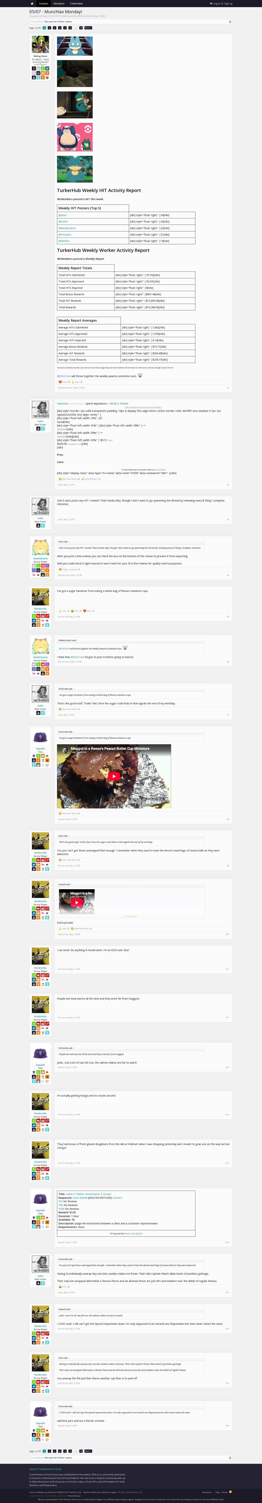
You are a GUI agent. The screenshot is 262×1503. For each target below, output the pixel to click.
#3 (228, 519)
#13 (227, 1067)
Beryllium (207, 1492)
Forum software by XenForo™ (55, 1492)
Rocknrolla (40, 608)
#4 (228, 575)
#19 (227, 1383)
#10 (227, 934)
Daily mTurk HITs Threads (55, 16)
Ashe (40, 421)
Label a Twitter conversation (83, 1194)
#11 (227, 969)
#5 (228, 616)
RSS (230, 1492)
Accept (107, 1194)
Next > (88, 27)
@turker (63, 221)
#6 (228, 661)
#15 (227, 1163)
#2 (228, 484)
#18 (227, 1328)
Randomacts (41, 558)
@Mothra (64, 241)
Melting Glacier (85, 16)
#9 (228, 865)
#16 (227, 1242)
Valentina (62, 403)
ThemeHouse (74, 1495)
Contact (117, 1197)
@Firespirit (64, 234)
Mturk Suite (130, 1233)
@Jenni (62, 215)
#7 (228, 715)
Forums (43, 3)
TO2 (61, 1208)
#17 (227, 1292)
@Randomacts (67, 228)
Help (217, 1492)
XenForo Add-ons (91, 1492)
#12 (227, 1017)
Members (59, 3)
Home (32, 3)
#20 (227, 1425)
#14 (227, 1114)
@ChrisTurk (64, 376)
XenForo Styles (109, 1492)
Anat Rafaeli (80, 1197)
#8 (228, 819)
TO (60, 1205)
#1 (228, 387)
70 (81, 27)
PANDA (124, 403)
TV (60, 1201)
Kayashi (40, 748)
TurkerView (160, 469)
